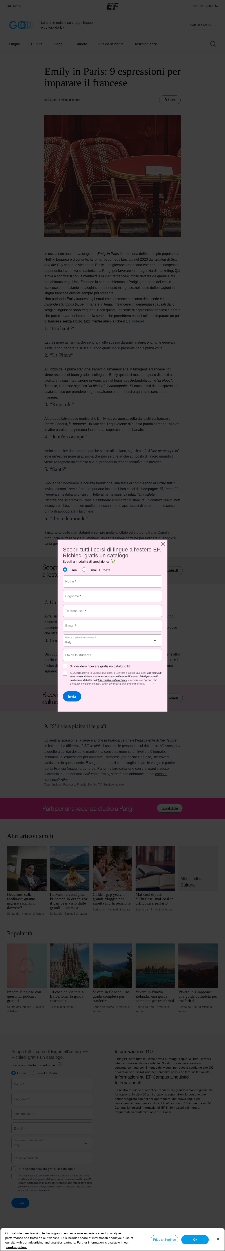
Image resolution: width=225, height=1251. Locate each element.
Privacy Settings (164, 1239)
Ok (195, 1239)
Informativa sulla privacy (112, 680)
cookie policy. (16, 1247)
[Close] (218, 1239)
